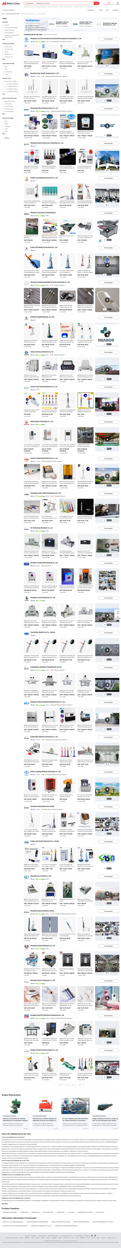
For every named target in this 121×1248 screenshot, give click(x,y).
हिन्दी (88, 1237)
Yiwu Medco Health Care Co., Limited (42, 632)
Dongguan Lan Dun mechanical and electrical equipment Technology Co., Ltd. (55, 38)
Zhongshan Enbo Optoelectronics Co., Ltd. (44, 108)
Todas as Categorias (9, 10)
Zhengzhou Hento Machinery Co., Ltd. (42, 945)
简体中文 (21, 1237)
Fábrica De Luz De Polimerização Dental (13, 1222)
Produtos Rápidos (79, 1235)
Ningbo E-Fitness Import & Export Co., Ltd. (44, 1050)
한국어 (72, 1237)
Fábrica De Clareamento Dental (81, 1222)
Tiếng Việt (103, 1237)
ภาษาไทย (93, 1237)
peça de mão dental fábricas (66, 6)
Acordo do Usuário (42, 1235)
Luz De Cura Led (100, 1212)
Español (43, 1237)
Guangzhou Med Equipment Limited (42, 806)
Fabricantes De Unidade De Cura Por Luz (41, 1226)
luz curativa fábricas (89, 6)
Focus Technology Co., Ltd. (58, 1240)
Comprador (90, 10)
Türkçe (98, 1237)
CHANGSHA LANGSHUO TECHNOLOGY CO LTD (45, 667)
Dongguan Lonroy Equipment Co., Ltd (42, 597)
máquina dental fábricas (52, 6)
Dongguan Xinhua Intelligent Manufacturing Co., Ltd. (47, 702)
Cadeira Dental (60, 1212)
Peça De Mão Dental (48, 1212)
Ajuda (100, 10)
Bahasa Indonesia (112, 1237)
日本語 (32, 1237)
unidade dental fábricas (41, 6)
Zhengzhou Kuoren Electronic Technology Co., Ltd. (47, 143)
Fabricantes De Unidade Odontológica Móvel (66, 1226)
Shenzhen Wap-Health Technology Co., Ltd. (44, 73)
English (16, 1237)
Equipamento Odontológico (10, 1212)
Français (37, 1237)
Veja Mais (5, 1204)
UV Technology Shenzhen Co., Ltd (41, 528)
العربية (77, 1237)
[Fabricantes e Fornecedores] (11, 3)
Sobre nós (27, 1235)
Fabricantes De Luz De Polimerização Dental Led (15, 1226)
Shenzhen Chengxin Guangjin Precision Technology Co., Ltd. (50, 282)
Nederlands (82, 1237)
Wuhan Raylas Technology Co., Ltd (41, 421)
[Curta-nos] (92, 1235)
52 (80, 1085)
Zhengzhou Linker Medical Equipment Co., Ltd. (45, 493)
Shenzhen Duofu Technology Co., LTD (42, 980)
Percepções (87, 1235)
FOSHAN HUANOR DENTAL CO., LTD (42, 317)
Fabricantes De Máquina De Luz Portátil (103, 1222)
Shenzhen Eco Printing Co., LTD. (40, 876)
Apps (107, 10)
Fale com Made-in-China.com (66, 1235)
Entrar (117, 4)
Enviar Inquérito (108, 39)
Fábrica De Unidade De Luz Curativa (61, 1222)
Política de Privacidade (53, 1235)
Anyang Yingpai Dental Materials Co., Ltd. (44, 458)
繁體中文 (27, 1237)
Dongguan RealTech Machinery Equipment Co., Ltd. (47, 1015)
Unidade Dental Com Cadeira (85, 1212)
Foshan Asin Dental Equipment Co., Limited (44, 841)
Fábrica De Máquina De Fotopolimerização (37, 1222)
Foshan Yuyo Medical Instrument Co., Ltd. (44, 178)
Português (54, 1237)
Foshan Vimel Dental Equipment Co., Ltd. (43, 386)
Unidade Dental (24, 1212)
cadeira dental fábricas (79, 6)
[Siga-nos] (95, 1235)
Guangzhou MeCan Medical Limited (42, 911)
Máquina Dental (36, 1212)
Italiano (60, 1237)
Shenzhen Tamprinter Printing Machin (43, 212)
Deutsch (48, 1237)
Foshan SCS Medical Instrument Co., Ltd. (43, 247)
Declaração (33, 1235)
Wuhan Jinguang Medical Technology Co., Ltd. (45, 771)
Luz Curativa (71, 1212)
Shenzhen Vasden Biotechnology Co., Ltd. (44, 562)
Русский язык (66, 1237)
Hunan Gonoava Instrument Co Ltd (41, 352)
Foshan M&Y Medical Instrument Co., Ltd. (44, 736)
